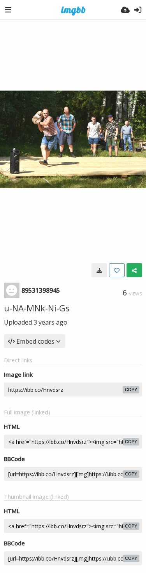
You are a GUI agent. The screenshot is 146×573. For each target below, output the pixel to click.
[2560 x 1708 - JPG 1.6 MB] (99, 270)
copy (131, 389)
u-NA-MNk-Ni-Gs (37, 308)
